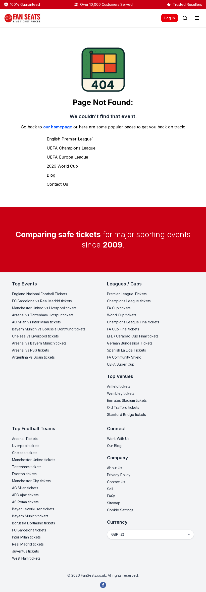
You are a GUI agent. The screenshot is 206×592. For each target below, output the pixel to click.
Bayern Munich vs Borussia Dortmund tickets (48, 329)
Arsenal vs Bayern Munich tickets (39, 343)
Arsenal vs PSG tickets (30, 350)
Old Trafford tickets (123, 407)
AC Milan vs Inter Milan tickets (36, 322)
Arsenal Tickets (25, 438)
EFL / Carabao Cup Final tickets (133, 336)
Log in (169, 18)
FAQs (111, 496)
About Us (114, 468)
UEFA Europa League (67, 157)
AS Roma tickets (25, 502)
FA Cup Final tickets (123, 329)
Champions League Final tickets (133, 322)
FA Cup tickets (119, 308)
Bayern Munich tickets (30, 516)
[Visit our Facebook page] (103, 585)
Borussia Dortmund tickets (33, 523)
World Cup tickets (121, 315)
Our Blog (114, 445)
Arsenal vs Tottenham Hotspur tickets (43, 315)
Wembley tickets (120, 393)
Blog (51, 175)
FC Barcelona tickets (29, 530)
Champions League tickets (129, 301)
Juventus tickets (25, 551)
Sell (110, 489)
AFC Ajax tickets (25, 495)
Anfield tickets (118, 386)
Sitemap (113, 503)
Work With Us (118, 438)
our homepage (57, 126)
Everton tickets (24, 474)
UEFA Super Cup (120, 364)
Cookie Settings (120, 510)
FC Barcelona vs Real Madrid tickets (42, 301)
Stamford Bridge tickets (126, 414)
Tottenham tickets (26, 467)
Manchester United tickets (33, 460)
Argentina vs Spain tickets (33, 357)
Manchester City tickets (31, 481)
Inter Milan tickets (26, 537)
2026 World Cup (62, 166)
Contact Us (57, 184)
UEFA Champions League (71, 148)
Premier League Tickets (127, 294)
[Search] (185, 18)
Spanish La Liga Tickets (126, 350)
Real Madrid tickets (28, 544)
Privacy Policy (118, 475)
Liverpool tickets (25, 445)
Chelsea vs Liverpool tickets (35, 336)
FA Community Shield (124, 357)
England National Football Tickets (39, 294)
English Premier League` (70, 138)
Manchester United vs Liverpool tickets (44, 308)
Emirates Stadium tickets (127, 400)
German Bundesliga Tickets (129, 343)
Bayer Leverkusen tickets (33, 509)
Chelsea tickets (24, 453)
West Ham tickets (26, 558)
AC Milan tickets (25, 488)
